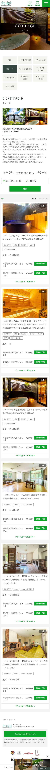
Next (46, 218)
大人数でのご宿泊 (25, 78)
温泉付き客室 (10, 78)
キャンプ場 (9, 86)
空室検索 (37, 5)
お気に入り (30, 5)
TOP (4, 720)
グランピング (40, 60)
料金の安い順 (43, 198)
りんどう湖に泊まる (40, 78)
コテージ (12, 720)
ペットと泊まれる (25, 69)
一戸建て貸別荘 (25, 60)
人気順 (34, 198)
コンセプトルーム (40, 69)
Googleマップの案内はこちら (25, 734)
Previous (4, 218)
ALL (9, 60)
